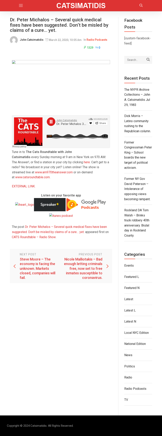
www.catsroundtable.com (32, 177)
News (128, 355)
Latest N (130, 321)
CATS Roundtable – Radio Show (34, 237)
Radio (128, 377)
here (87, 162)
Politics (129, 366)
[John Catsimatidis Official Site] (81, 5)
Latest (128, 299)
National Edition (135, 344)
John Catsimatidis (31, 39)
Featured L (131, 277)
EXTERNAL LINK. (23, 186)
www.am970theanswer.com (54, 172)
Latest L (130, 310)
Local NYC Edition (136, 333)
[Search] (148, 60)
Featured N (131, 288)
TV (126, 400)
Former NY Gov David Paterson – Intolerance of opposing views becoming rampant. (137, 189)
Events (129, 265)
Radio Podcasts (97, 39)
